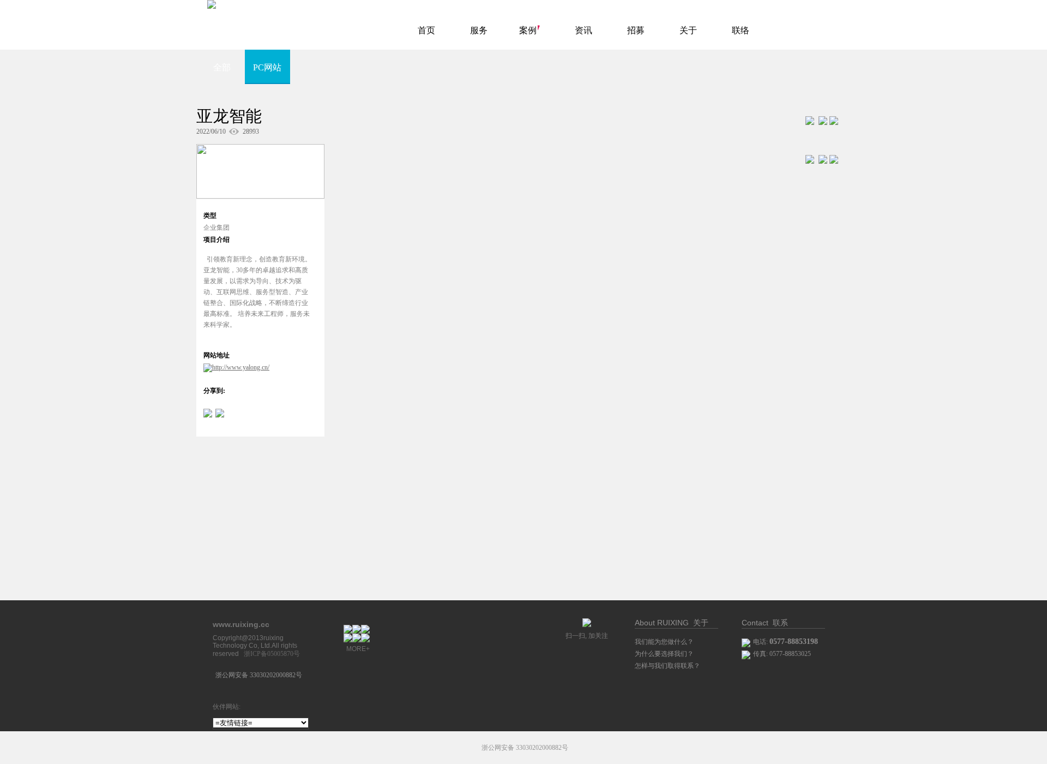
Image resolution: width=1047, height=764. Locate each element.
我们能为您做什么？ (664, 642)
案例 (528, 30)
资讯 (583, 30)
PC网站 (267, 67)
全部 (222, 67)
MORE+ (358, 649)
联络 (740, 30)
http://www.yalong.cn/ (240, 367)
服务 (479, 30)
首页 (426, 30)
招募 (636, 30)
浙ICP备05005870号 (272, 654)
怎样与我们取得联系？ (667, 666)
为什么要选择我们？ (664, 654)
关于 (688, 30)
